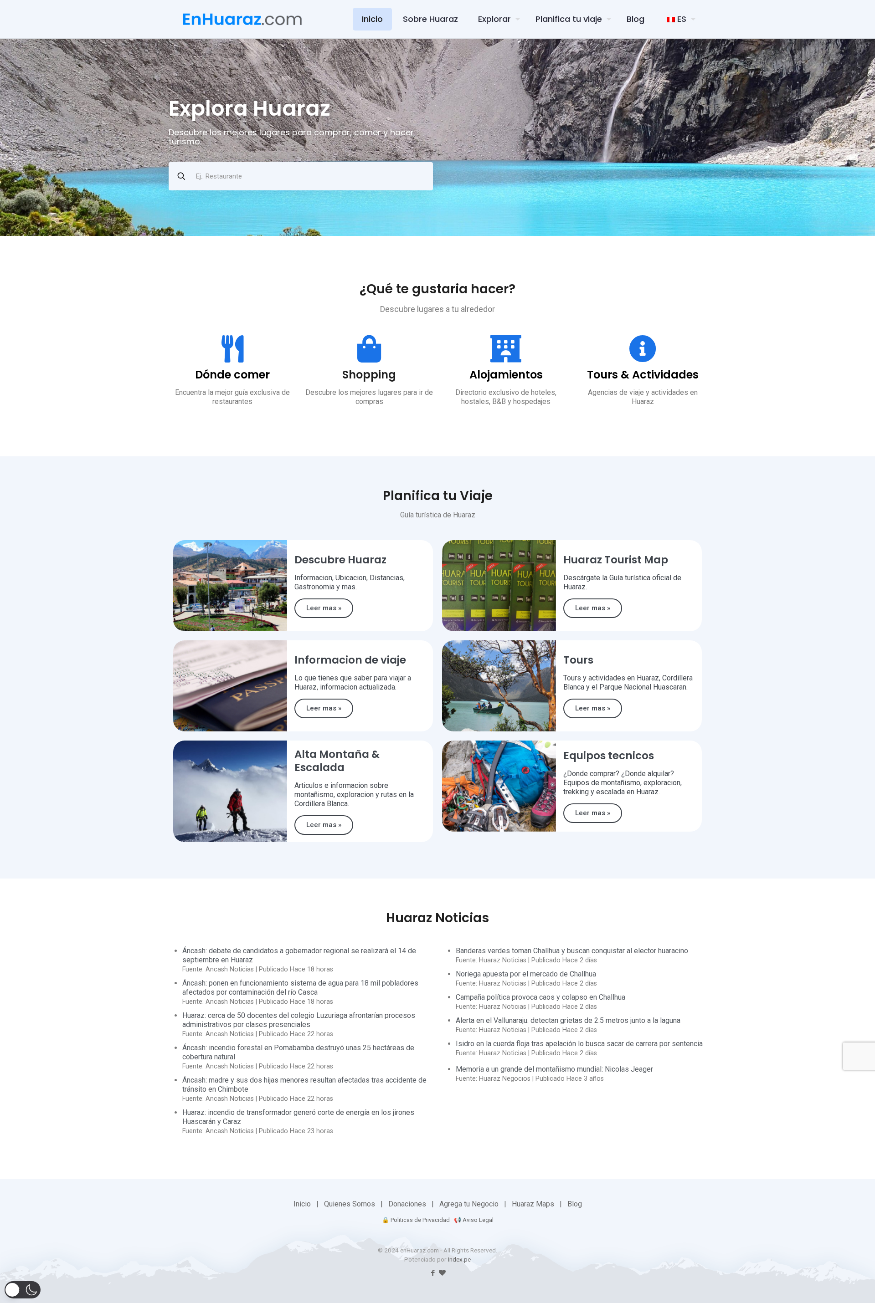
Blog (574, 1204)
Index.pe (459, 1259)
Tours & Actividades (643, 374)
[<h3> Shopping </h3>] (369, 349)
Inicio (302, 1204)
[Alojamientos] (506, 349)
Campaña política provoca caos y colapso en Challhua (540, 997)
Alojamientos (506, 374)
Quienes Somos (349, 1204)
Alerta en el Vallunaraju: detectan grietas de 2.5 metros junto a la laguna (568, 1020)
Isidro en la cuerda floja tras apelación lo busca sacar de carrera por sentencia (579, 1043)
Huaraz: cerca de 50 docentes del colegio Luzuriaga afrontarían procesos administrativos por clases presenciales (298, 1020)
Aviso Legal (478, 1219)
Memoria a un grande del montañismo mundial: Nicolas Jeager (554, 1069)
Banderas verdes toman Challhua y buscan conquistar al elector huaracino (572, 950)
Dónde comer (232, 374)
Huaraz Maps (533, 1204)
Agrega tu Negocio (469, 1204)
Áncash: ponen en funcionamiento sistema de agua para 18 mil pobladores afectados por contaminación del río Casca (300, 987)
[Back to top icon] (813, 1284)
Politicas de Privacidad (420, 1219)
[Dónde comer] (232, 349)
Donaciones (407, 1204)
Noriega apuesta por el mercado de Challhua (526, 974)
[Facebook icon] (432, 1273)
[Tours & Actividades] (642, 349)
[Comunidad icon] (442, 1273)
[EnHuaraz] (242, 19)
